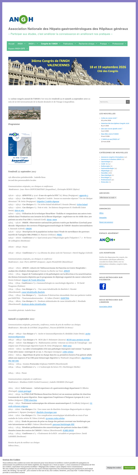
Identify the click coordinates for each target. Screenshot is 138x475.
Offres (101, 213)
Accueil (11, 43)
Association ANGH (105, 307)
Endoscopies (105, 166)
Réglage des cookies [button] (114, 468)
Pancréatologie (106, 175)
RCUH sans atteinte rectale (78, 340)
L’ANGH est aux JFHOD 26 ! (110, 139)
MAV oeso (67, 346)
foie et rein (19, 210)
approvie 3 (83, 195)
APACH (67, 271)
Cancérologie (105, 162)
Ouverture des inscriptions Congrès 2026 (115, 123)
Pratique (103, 43)
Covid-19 (104, 164)
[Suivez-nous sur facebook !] (114, 286)
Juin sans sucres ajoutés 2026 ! (111, 129)
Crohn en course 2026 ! (109, 118)
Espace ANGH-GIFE (16, 48)
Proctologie (105, 177)
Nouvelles (104, 173)
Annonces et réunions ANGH (111, 159)
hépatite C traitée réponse (48, 201)
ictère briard (82, 204)
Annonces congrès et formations (112, 157)
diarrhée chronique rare (46, 412)
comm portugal (24, 391)
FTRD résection (30, 400)
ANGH (20, 43)
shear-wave (52, 219)
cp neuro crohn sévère (55, 418)
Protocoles (104, 182)
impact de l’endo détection (33, 280)
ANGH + (31, 43)
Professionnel (117, 43)
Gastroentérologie (107, 168)
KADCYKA (65, 298)
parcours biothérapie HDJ (63, 424)
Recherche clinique (86, 43)
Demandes (103, 218)
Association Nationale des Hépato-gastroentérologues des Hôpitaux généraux (68, 28)
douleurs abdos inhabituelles (34, 304)
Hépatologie (105, 171)
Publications (68, 43)
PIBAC (59, 235)
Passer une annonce (106, 222)
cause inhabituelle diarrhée (33, 292)
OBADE (29, 229)
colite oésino (68, 352)
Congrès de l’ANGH (49, 43)
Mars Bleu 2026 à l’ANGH (110, 134)
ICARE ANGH (68, 430)
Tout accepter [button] (129, 468)
